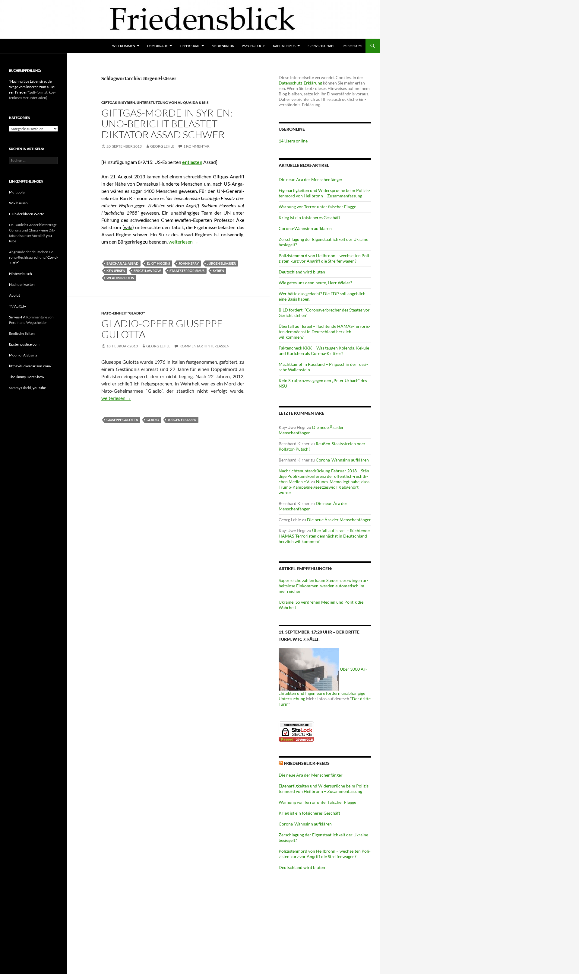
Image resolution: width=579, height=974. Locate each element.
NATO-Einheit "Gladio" (123, 313)
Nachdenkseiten (22, 284)
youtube (39, 387)
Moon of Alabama (23, 355)
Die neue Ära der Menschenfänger (311, 179)
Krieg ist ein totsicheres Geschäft (309, 217)
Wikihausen (18, 203)
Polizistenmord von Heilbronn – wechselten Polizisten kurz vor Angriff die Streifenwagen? (325, 258)
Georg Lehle (162, 146)
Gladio (153, 420)
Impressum (352, 46)
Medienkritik (223, 46)
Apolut (14, 295)
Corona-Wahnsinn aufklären (305, 228)
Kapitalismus (284, 46)
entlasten (192, 162)
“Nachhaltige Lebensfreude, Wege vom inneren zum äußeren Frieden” (32, 86)
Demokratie (157, 46)
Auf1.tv (20, 306)
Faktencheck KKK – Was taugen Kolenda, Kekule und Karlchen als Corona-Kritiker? (324, 350)
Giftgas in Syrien (118, 102)
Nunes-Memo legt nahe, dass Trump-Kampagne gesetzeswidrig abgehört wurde (324, 487)
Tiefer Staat (190, 46)
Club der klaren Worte (26, 214)
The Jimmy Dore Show (26, 377)
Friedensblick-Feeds (307, 763)
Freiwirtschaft (321, 46)
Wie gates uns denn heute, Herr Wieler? (315, 282)
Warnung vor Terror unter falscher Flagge (317, 206)
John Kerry (189, 263)
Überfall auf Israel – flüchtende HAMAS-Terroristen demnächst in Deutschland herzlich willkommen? (324, 332)
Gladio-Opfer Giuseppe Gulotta (162, 328)
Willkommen (123, 46)
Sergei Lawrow (147, 271)
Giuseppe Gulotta (122, 420)
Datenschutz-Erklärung (300, 82)
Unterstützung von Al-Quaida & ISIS (173, 102)
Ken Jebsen (115, 271)
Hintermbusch (20, 273)
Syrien (218, 271)
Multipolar (17, 192)
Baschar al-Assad (122, 263)
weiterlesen (183, 241)
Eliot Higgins (158, 263)
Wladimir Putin (120, 278)
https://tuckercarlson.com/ (30, 366)
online (293, 140)
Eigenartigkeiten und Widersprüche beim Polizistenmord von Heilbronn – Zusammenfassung (324, 193)
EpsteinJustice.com (24, 344)
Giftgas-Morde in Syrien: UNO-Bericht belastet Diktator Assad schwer (167, 124)
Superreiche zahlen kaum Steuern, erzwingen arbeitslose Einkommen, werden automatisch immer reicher (323, 586)
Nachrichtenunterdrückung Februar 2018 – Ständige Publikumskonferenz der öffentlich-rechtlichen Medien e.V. (325, 476)
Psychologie (253, 46)
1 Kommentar (196, 146)
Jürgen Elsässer (221, 263)
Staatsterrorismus (186, 271)
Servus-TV (17, 317)
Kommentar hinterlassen (204, 346)
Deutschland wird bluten (302, 271)
